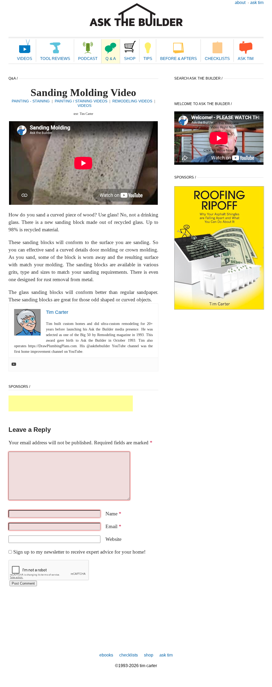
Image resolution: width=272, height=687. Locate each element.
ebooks (106, 655)
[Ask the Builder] (136, 14)
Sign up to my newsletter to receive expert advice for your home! (79, 552)
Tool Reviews (55, 58)
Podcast (87, 58)
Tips (147, 58)
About (240, 2)
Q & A (110, 58)
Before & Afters (178, 58)
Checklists (217, 58)
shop (148, 655)
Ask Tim (257, 2)
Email (113, 526)
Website (113, 539)
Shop (129, 58)
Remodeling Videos (132, 101)
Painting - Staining (31, 101)
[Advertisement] (70, 403)
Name (113, 513)
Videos (24, 58)
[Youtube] (13, 364)
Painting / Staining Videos (81, 101)
